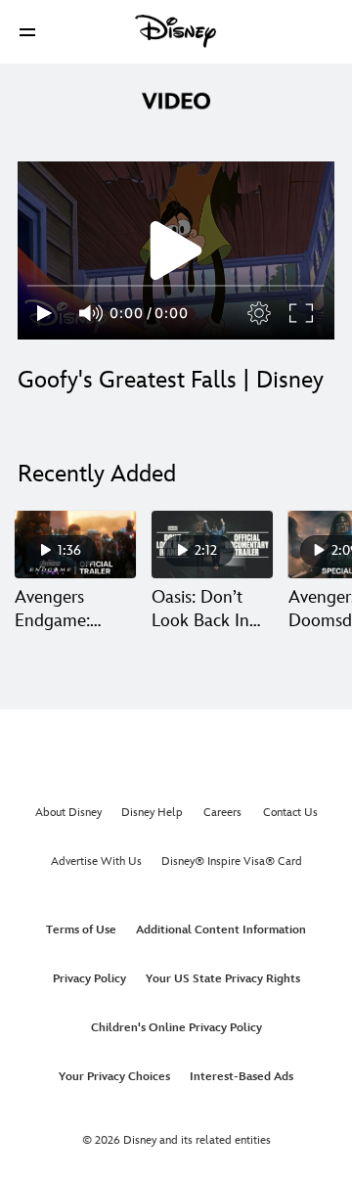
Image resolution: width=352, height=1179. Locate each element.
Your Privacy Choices (114, 1076)
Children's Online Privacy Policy (176, 1027)
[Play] (44, 313)
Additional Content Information (221, 930)
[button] (27, 32)
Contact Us (290, 812)
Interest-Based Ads (241, 1076)
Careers (222, 812)
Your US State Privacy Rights (223, 979)
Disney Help (152, 812)
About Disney (68, 812)
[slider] (176, 285)
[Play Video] (176, 250)
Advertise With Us (96, 861)
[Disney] (176, 31)
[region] (176, 250)
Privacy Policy (89, 979)
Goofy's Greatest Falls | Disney (171, 380)
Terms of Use (81, 930)
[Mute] (92, 313)
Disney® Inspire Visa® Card (231, 861)
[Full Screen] (302, 313)
